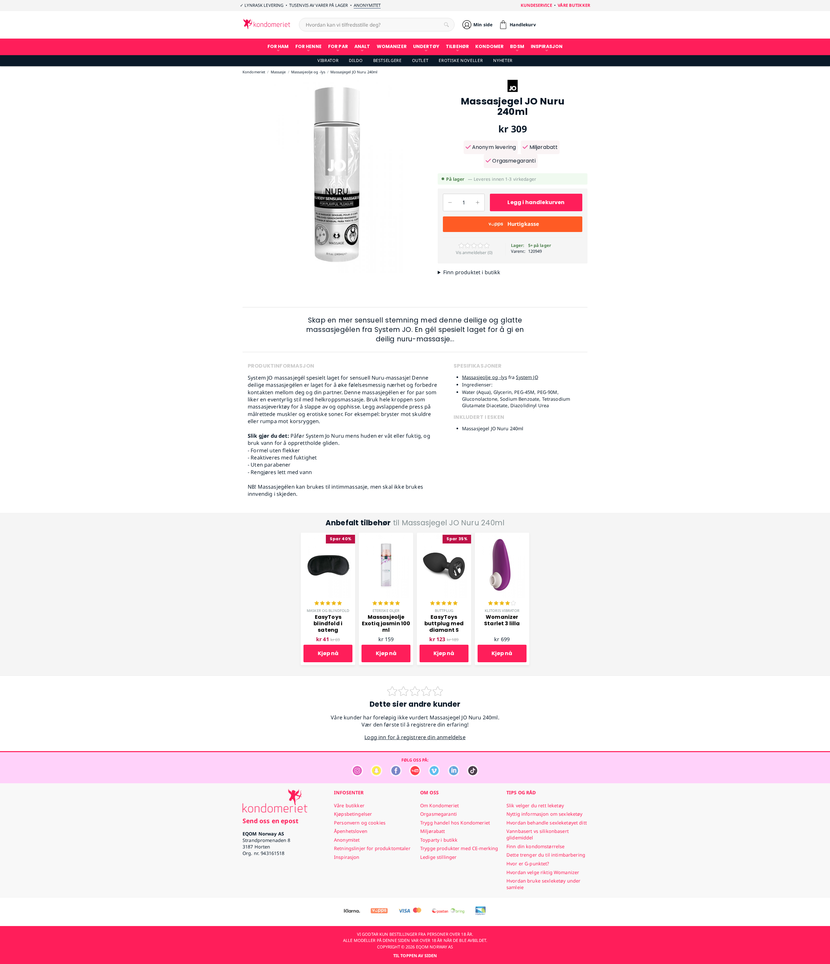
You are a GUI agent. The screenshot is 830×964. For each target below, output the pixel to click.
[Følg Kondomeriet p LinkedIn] (453, 775)
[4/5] (501, 603)
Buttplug (444, 610)
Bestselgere (387, 60)
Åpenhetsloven (350, 831)
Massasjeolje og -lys (484, 377)
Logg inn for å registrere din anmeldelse (414, 737)
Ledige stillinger (438, 857)
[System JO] (512, 92)
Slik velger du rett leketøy (535, 805)
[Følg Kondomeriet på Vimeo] (434, 775)
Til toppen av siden (415, 955)
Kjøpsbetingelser (353, 814)
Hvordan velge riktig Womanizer (542, 872)
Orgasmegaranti (513, 161)
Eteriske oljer (386, 610)
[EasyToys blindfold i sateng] (328, 536)
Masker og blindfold (328, 610)
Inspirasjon (347, 857)
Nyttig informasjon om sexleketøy (544, 814)
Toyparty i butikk (438, 840)
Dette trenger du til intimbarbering (545, 855)
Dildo (355, 60)
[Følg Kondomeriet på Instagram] (357, 775)
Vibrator (327, 60)
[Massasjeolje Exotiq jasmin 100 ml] (386, 536)
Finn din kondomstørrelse (535, 846)
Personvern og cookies (359, 823)
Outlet (420, 60)
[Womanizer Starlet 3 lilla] (502, 536)
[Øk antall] (477, 202)
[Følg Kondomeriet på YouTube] (415, 775)
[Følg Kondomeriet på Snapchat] (376, 775)
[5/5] (328, 603)
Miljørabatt (543, 147)
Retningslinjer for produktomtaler (372, 848)
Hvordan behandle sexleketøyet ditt (546, 823)
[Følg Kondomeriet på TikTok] (473, 775)
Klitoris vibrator (502, 610)
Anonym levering (493, 147)
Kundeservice (536, 5)
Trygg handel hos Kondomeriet (455, 823)
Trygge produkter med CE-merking (459, 848)
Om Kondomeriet (439, 805)
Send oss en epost (270, 820)
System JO (527, 377)
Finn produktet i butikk (472, 272)
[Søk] (446, 25)
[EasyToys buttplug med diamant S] (444, 536)
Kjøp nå (328, 653)
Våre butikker (574, 5)
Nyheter (502, 60)
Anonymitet (367, 5)
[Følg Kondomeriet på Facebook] (396, 775)
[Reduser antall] (450, 202)
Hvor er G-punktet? (527, 863)
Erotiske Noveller (461, 60)
